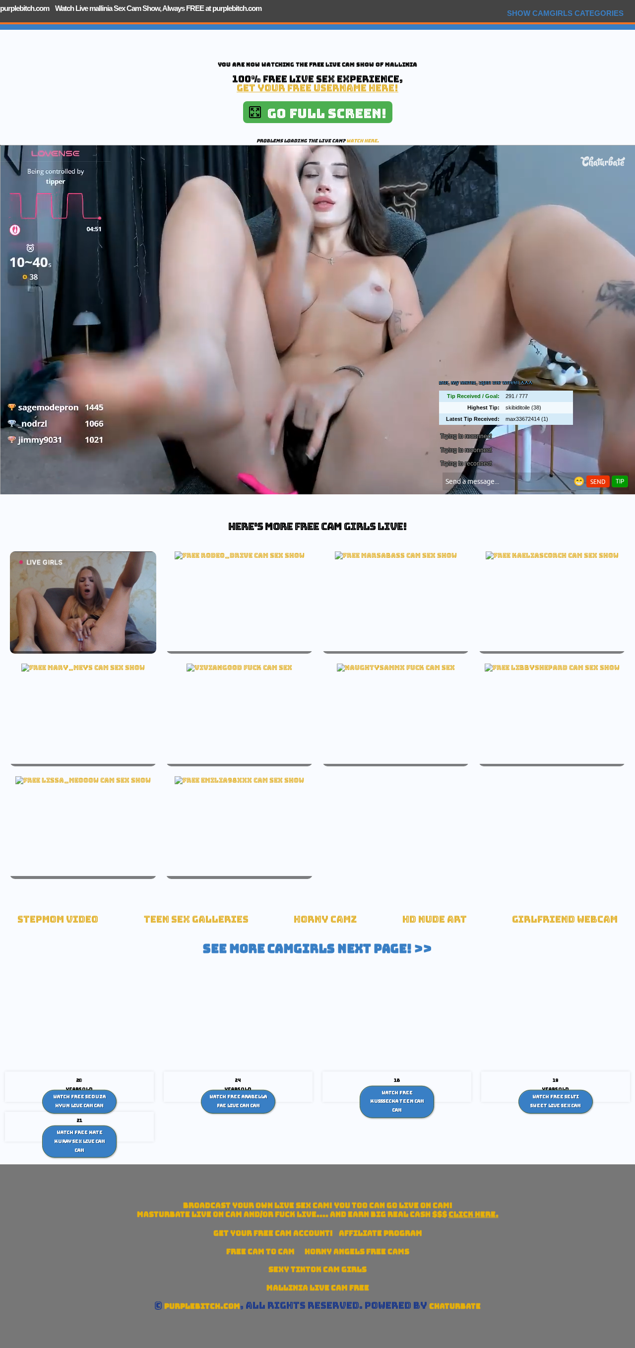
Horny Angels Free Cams (357, 1251)
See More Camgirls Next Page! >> (317, 948)
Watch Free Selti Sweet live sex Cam (555, 1101)
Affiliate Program (380, 1233)
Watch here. (362, 140)
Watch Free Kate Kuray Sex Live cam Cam (79, 1141)
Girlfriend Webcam (565, 919)
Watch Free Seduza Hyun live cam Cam (79, 1101)
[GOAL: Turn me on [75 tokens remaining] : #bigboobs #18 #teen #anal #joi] (83, 667)
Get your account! (273, 1233)
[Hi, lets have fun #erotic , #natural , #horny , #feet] (239, 780)
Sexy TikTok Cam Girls (317, 1269)
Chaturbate (455, 1306)
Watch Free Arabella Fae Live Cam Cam (238, 1101)
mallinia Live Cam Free (317, 1287)
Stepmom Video (57, 919)
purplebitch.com (24, 8)
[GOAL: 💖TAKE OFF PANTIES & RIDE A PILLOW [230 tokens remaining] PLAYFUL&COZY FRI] (240, 555)
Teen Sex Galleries (196, 919)
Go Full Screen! (323, 113)
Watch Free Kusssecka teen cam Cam (397, 1101)
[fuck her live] (239, 667)
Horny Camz (325, 919)
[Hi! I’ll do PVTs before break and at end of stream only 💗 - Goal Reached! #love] (83, 780)
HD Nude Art (434, 919)
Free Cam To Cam (260, 1251)
